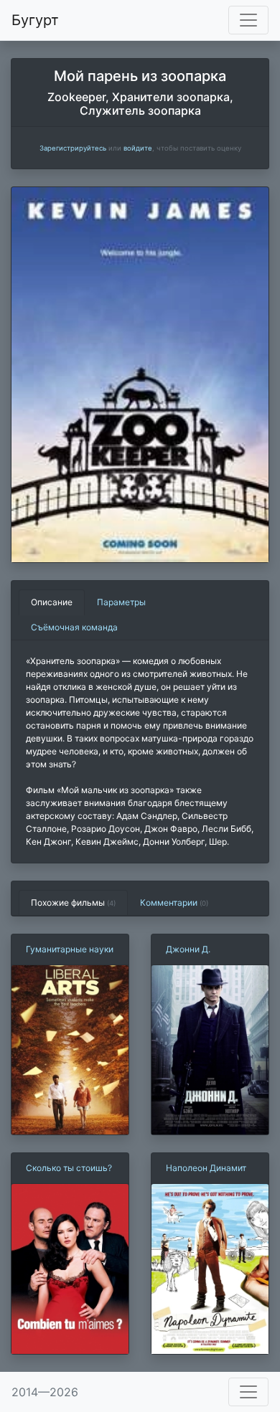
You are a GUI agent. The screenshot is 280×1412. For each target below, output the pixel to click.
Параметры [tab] (121, 602)
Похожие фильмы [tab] (73, 902)
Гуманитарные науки (69, 949)
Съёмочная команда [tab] (74, 627)
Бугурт (35, 20)
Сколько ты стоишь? (69, 1167)
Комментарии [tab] (174, 902)
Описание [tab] (52, 602)
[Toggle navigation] (248, 20)
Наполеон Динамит (206, 1167)
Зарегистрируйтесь (72, 148)
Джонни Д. (188, 949)
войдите (137, 148)
